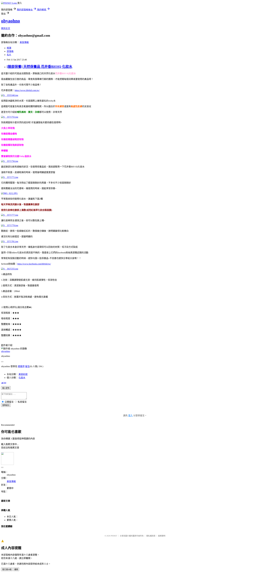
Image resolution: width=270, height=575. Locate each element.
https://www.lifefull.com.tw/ (27, 90)
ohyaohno (10, 20)
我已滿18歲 (7, 569)
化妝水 (22, 377)
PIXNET (114, 536)
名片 (9, 55)
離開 (16, 569)
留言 (27, 366)
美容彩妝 (23, 374)
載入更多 (6, 388)
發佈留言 (6, 405)
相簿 (9, 48)
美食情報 (24, 42)
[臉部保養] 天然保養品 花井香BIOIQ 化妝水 (39, 66)
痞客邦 (21, 366)
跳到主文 (5, 28)
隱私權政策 (150, 536)
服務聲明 (161, 536)
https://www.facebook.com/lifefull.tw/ (34, 264)
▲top (3, 382)
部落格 (10, 51)
